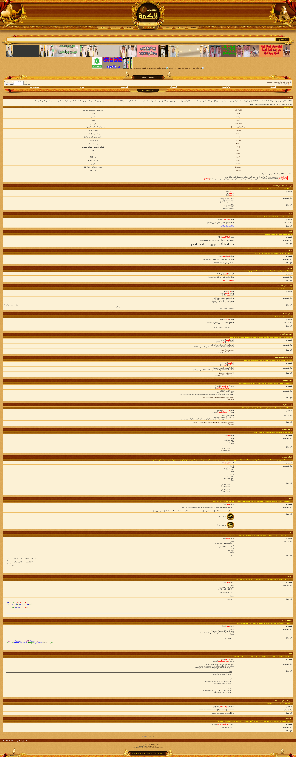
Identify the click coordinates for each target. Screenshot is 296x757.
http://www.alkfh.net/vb (226, 373)
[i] (238, 110)
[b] (241, 110)
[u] (236, 110)
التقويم (82, 87)
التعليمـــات (270, 82)
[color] (238, 113)
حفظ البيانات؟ (7, 82)
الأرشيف (18, 740)
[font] (238, 120)
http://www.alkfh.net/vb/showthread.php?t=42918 (218, 397)
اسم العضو (27, 81)
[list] (238, 147)
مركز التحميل (226, 87)
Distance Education (157, 747)
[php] (238, 157)
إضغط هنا (231, 399)
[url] (238, 137)
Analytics (148, 747)
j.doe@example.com (227, 350)
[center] (233, 127)
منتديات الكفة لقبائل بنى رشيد (282, 82)
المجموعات (124, 87)
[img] (238, 150)
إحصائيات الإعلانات (10, 740)
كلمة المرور (27, 84)
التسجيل (273, 87)
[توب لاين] (13, 755)
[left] (243, 127)
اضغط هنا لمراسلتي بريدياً (226, 352)
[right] (239, 127)
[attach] (238, 170)
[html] (238, 160)
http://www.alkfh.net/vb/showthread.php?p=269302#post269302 (213, 422)
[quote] (238, 164)
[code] (238, 154)
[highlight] (238, 123)
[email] (238, 133)
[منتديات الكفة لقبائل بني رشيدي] (148, 15)
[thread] (238, 140)
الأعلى (2, 740)
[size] (238, 117)
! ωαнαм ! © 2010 (152, 746)
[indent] (238, 130)
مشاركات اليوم (34, 87)
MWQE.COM (155, 745)
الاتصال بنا (24, 740)
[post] (238, 143)
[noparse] (238, 167)
